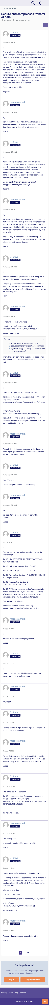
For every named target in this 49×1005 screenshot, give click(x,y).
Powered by (24, 1001)
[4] (7, 351)
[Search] (33, 3)
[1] (7, 343)
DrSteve (7, 20)
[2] (7, 346)
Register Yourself (33, 980)
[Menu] (45, 3)
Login (11, 980)
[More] (45, 42)
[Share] (45, 25)
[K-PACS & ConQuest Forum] (1, 3)
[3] (7, 348)
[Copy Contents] (43, 339)
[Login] (39, 3)
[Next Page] (28, 953)
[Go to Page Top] (45, 1001)
